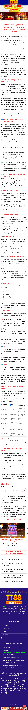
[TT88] (14, 2)
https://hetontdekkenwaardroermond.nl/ (14, 652)
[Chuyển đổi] (2, 559)
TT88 (2, 36)
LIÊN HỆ (16, 675)
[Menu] (2, 3)
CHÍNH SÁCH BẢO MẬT (8, 673)
